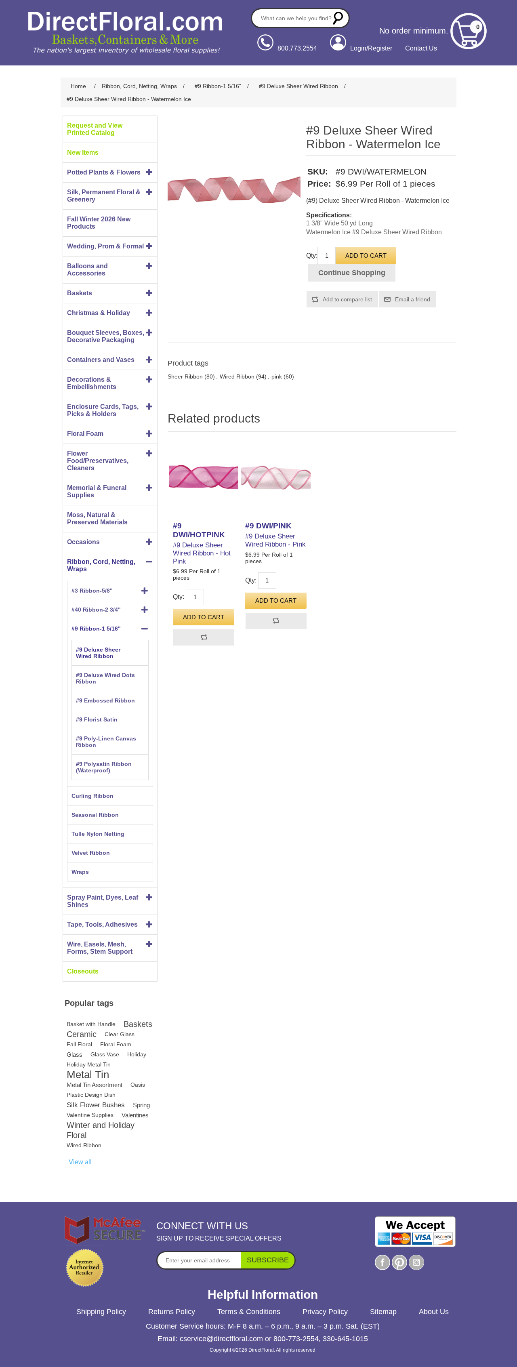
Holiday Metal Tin (89, 1064)
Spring (141, 1105)
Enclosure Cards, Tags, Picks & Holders (103, 410)
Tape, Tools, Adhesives (102, 924)
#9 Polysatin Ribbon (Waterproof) (104, 767)
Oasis (137, 1084)
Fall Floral (79, 1044)
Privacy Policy (325, 1312)
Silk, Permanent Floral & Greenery (104, 196)
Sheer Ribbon (185, 376)
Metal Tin (88, 1075)
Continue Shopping (351, 273)
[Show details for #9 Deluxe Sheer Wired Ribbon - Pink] (276, 478)
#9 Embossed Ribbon (105, 700)
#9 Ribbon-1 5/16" (96, 628)
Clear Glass (120, 1034)
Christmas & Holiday (98, 312)
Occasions (83, 541)
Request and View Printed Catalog (94, 129)
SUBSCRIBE (268, 1260)
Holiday (136, 1054)
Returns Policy (171, 1312)
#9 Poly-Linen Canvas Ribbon (106, 741)
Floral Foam (85, 433)
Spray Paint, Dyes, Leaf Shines (102, 901)
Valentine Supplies (90, 1115)
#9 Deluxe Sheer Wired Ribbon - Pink (275, 540)
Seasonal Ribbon (95, 815)
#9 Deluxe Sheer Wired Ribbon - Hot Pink (202, 553)
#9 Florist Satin (97, 719)
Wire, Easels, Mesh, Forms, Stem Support (99, 948)
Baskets (79, 293)
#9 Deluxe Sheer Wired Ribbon (98, 652)
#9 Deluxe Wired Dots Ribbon (105, 678)
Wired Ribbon (84, 1145)
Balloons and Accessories (87, 270)
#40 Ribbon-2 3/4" (96, 609)
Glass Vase (104, 1054)
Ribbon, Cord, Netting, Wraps (101, 565)
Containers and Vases (101, 359)
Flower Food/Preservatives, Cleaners (97, 460)
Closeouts (83, 971)
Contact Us (421, 48)
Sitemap (383, 1312)
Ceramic (82, 1034)
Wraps (80, 872)
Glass (74, 1054)
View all (80, 1162)
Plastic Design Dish (91, 1094)
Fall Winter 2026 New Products (98, 223)
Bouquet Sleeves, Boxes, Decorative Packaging (105, 336)
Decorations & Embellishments (91, 383)
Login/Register (371, 48)
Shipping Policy (101, 1312)
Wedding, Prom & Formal (105, 246)
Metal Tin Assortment (94, 1084)
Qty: (311, 255)
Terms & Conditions (248, 1312)
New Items (83, 152)
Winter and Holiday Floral (101, 1130)
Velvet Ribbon (90, 853)
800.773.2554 (297, 48)
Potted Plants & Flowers (104, 172)
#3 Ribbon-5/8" (92, 590)
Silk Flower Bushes (96, 1105)
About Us (434, 1312)
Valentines (135, 1115)
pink (276, 376)
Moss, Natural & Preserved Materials (97, 518)
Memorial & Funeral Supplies (96, 491)
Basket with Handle (91, 1024)
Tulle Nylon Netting (97, 834)
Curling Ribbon (92, 796)
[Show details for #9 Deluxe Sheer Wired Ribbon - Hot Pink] (203, 478)
